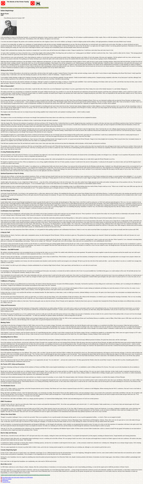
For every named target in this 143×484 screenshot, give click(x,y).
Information (5, 480)
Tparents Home (6, 482)
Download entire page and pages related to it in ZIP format (17, 477)
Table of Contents (6, 479)
